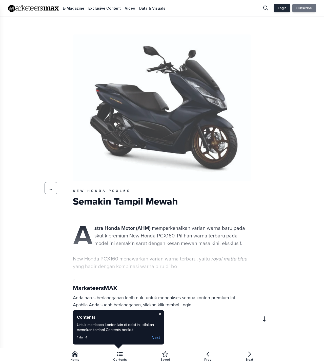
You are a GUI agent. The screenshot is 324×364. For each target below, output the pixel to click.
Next (156, 337)
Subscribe (304, 8)
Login (282, 8)
